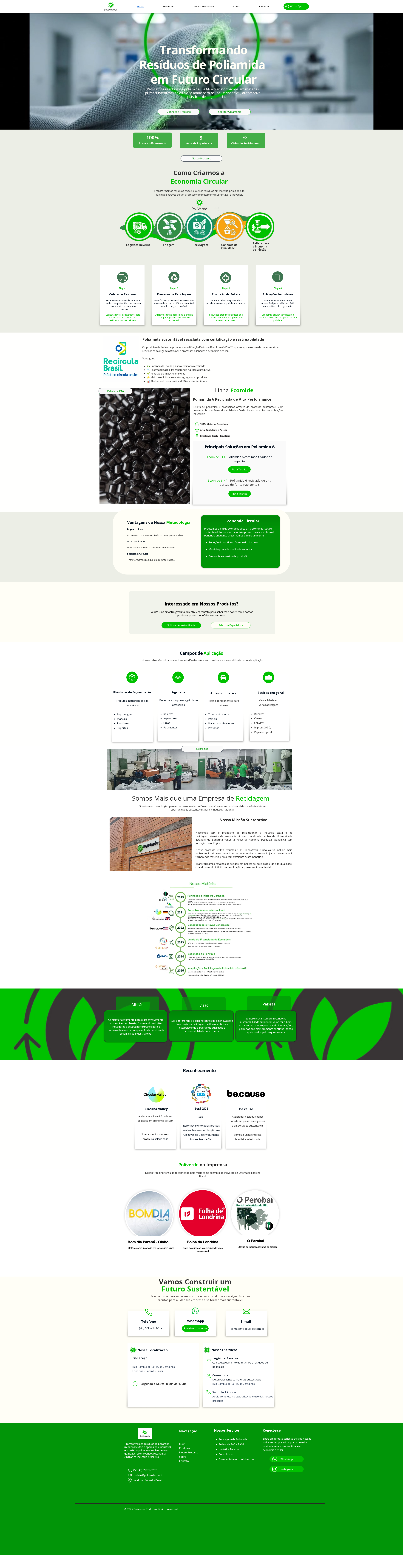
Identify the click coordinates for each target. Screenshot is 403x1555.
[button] (296, 6)
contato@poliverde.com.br (247, 1328)
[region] (149, 1229)
